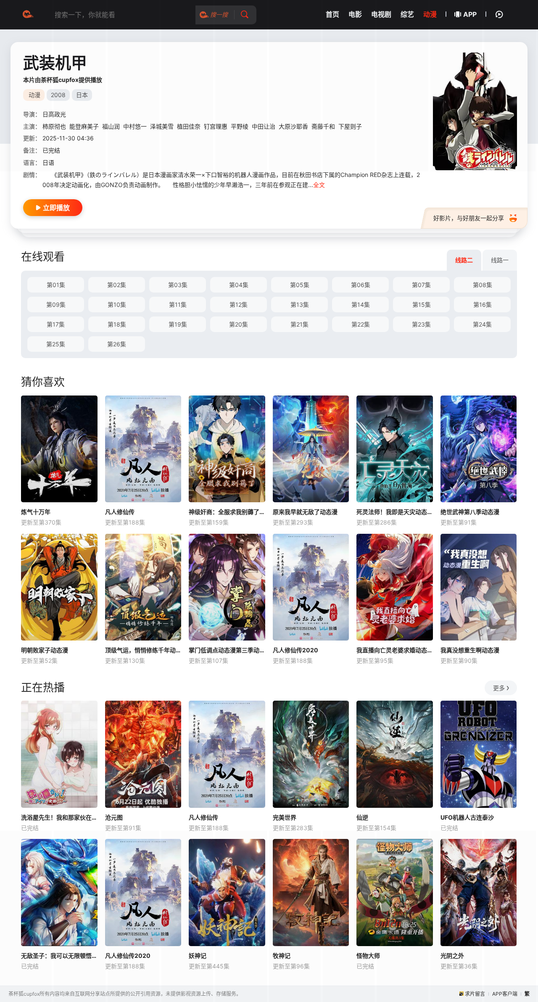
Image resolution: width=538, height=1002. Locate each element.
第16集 (482, 304)
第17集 (56, 324)
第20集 (238, 324)
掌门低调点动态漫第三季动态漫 (227, 650)
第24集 (482, 324)
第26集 (116, 344)
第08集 (482, 284)
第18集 (117, 324)
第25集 (55, 344)
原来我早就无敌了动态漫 (305, 511)
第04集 (238, 284)
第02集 (116, 284)
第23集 (421, 324)
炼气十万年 (35, 511)
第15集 (421, 304)
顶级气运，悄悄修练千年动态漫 (143, 650)
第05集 (299, 284)
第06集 (360, 284)
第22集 (360, 324)
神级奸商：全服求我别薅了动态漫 (227, 511)
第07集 (421, 284)
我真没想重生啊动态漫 (469, 650)
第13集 (299, 304)
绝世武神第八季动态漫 (469, 511)
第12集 (238, 304)
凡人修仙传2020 (295, 650)
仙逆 (362, 817)
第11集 (178, 304)
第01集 (56, 284)
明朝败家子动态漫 (44, 650)
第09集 (56, 304)
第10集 (117, 304)
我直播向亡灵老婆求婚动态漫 (394, 650)
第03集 (177, 284)
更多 (499, 687)
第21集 (299, 324)
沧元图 (114, 817)
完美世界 (284, 817)
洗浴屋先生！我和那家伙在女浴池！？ (59, 817)
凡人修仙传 (119, 511)
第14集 (360, 304)
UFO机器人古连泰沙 (467, 817)
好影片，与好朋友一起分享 (468, 217)
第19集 (178, 324)
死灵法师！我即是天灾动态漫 (394, 511)
